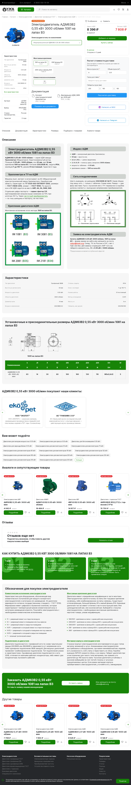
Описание (6, 131)
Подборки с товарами (73, 131)
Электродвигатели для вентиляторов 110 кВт (55, 450)
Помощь (102, 766)
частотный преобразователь (36, 196)
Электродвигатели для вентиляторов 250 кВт (92, 455)
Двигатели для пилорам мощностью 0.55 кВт (19, 441)
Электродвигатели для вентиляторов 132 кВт (91, 450)
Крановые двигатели (9, 771)
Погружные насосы (74, 759)
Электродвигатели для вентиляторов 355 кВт (56, 460)
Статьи (101, 764)
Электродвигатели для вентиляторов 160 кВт (19, 455)
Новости (102, 771)
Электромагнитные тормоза (44, 759)
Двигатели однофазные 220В (12, 764)
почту (30, 569)
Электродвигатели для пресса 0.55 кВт (54, 441)
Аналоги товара (93, 131)
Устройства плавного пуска (44, 766)
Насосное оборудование (76, 756)
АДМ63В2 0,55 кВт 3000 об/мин (14, 374)
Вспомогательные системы (45, 756)
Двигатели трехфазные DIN (11, 761)
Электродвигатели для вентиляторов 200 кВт (56, 455)
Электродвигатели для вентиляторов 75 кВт (87, 446)
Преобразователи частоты (44, 764)
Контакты (102, 774)
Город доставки (93, 77)
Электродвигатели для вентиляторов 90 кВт (19, 450)
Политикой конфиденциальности (100, 779)
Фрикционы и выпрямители (44, 761)
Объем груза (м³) (114, 69)
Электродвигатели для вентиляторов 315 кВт (19, 460)
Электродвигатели (9, 756)
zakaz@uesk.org (102, 684)
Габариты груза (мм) (94, 85)
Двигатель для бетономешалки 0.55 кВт (86, 441)
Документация (21, 131)
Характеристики (39, 131)
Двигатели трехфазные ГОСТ (12, 759)
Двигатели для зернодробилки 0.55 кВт (17, 446)
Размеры (54, 131)
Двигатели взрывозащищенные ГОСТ (15, 766)
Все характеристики (11, 92)
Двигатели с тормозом (10, 769)
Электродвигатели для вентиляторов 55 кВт (52, 446)
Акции (101, 769)
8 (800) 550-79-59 (41, 3)
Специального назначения (11, 774)
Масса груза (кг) (93, 69)
